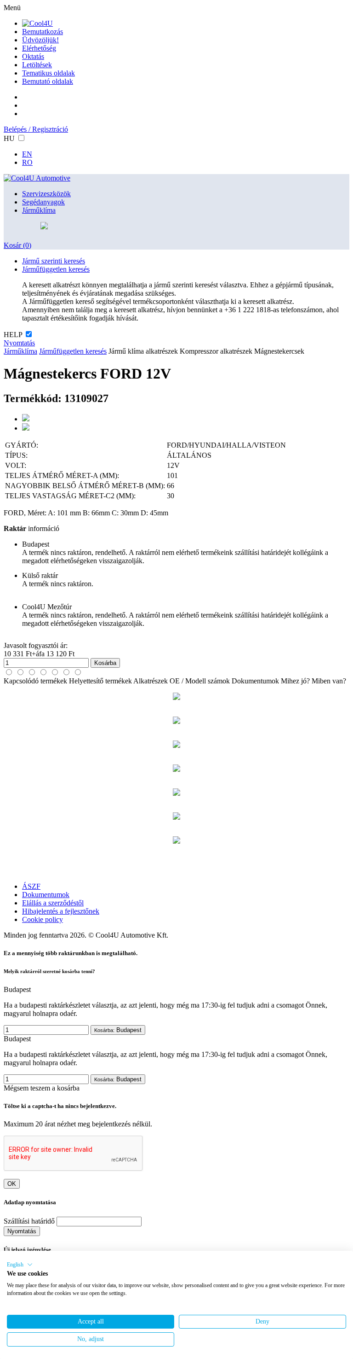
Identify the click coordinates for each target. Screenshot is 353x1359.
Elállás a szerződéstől (53, 903)
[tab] (9, 672)
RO (27, 162)
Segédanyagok (43, 202)
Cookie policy (42, 919)
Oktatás (33, 56)
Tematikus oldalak (48, 73)
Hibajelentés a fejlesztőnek (60, 911)
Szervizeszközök (46, 194)
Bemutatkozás (42, 31)
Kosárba (105, 662)
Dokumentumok (255, 681)
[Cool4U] (37, 23)
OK (11, 1183)
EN (27, 154)
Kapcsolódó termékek (35, 681)
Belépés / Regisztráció (36, 129)
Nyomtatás (19, 343)
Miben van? (329, 681)
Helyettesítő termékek (100, 681)
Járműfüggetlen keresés (56, 269)
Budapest (118, 1030)
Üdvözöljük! (40, 40)
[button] (20, 1265)
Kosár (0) (17, 245)
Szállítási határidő (29, 1221)
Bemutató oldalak (47, 81)
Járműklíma (39, 210)
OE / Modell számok (200, 681)
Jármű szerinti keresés (53, 261)
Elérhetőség (39, 48)
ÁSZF (31, 886)
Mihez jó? (295, 681)
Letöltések (37, 65)
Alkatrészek (150, 681)
